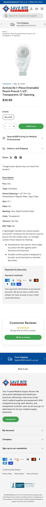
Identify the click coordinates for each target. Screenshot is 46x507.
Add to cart (31, 126)
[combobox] (23, 15)
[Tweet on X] (10, 157)
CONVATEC (6, 84)
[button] (36, 8)
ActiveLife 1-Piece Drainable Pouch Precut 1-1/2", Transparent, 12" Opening (19, 35)
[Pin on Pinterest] (20, 157)
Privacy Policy (7, 474)
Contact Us (10, 419)
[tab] (8, 177)
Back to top (23, 369)
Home (4, 32)
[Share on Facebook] (15, 157)
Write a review (23, 337)
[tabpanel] (23, 222)
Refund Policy (19, 474)
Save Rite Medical (14, 470)
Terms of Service (32, 474)
